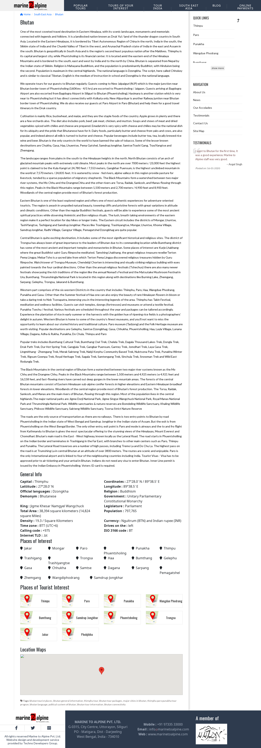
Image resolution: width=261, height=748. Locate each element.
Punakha (198, 44)
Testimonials (201, 115)
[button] (101, 671)
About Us (199, 92)
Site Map (198, 131)
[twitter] (32, 728)
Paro (196, 35)
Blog (216, 5)
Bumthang (199, 62)
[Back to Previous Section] (238, 20)
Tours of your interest (120, 6)
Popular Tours (81, 6)
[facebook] (16, 728)
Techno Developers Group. (40, 743)
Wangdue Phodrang (205, 53)
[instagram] (49, 728)
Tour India (157, 6)
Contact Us (200, 123)
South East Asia (188, 6)
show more (218, 68)
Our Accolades (202, 107)
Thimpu (198, 25)
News (196, 100)
